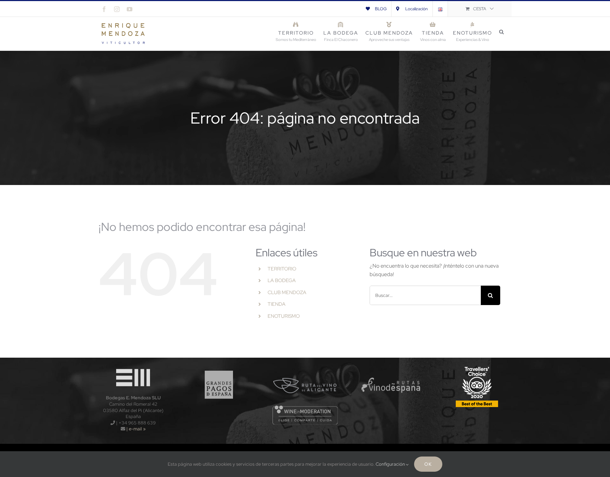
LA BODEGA (282, 280)
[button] (501, 32)
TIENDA (277, 304)
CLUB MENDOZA (287, 292)
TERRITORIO (282, 269)
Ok (428, 464)
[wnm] (305, 407)
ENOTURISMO (284, 316)
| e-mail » (135, 429)
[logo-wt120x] (133, 367)
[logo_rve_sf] (391, 367)
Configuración (391, 464)
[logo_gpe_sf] (219, 367)
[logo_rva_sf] (305, 367)
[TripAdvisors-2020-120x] (477, 367)
